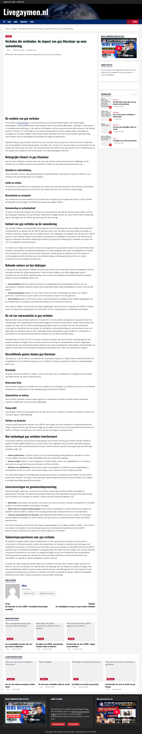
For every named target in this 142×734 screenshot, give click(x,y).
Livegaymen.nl (25, 11)
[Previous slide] (133, 94)
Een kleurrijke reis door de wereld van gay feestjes (120, 685)
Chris (8, 50)
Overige (8, 36)
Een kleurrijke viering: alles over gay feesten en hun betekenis (106, 103)
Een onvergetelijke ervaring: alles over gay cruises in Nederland (18, 645)
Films (114, 138)
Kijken (135, 22)
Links (32, 22)
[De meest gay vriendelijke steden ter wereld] (54, 671)
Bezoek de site (29, 593)
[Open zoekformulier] (124, 22)
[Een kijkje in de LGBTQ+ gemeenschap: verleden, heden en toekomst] (50, 631)
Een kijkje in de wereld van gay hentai (106, 141)
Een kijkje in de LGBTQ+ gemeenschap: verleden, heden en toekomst (49, 645)
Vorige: (26, 606)
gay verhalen (23, 123)
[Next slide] (135, 94)
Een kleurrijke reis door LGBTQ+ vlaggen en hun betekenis (80, 645)
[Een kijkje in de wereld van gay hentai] (87, 671)
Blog (9, 22)
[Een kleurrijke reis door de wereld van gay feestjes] (121, 671)
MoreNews (80, 732)
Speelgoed (116, 112)
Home (15, 22)
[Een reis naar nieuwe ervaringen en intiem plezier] (21, 671)
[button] (4, 22)
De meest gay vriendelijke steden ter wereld (106, 128)
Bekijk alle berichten (47, 593)
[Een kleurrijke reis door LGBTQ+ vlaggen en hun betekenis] (80, 631)
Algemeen (116, 99)
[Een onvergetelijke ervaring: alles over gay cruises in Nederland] (19, 631)
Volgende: (75, 605)
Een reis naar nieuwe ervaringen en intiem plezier (106, 115)
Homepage (23, 22)
